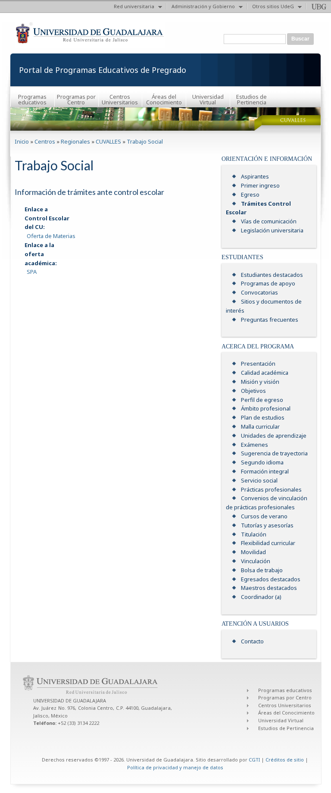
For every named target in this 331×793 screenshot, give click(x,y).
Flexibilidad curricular (268, 543)
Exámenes (254, 444)
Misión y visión (260, 382)
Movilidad (253, 552)
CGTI (254, 759)
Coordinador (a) (261, 597)
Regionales (75, 141)
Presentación (258, 363)
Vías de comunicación (269, 221)
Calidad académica (264, 372)
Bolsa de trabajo (262, 570)
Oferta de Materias (51, 236)
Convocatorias (259, 292)
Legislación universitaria (272, 230)
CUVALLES (108, 141)
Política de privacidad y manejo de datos (175, 767)
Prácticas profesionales (271, 489)
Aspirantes (255, 176)
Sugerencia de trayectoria (274, 453)
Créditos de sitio (284, 759)
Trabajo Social (145, 141)
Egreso (250, 194)
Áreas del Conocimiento (164, 99)
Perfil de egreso (262, 400)
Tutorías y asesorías (267, 525)
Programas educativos (32, 99)
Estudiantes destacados (272, 275)
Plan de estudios (262, 417)
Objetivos (253, 391)
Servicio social (259, 480)
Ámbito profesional (265, 408)
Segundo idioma (262, 462)
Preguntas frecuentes (269, 319)
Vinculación (255, 561)
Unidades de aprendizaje (273, 435)
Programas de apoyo (268, 283)
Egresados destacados (270, 579)
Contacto (252, 641)
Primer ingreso (260, 185)
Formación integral (265, 471)
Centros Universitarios (120, 99)
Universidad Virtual (208, 99)
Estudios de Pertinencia (251, 99)
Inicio (22, 141)
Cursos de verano (264, 516)
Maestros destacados (269, 588)
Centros (44, 141)
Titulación (253, 534)
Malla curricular (260, 426)
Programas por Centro (76, 99)
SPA (32, 272)
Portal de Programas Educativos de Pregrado (102, 70)
